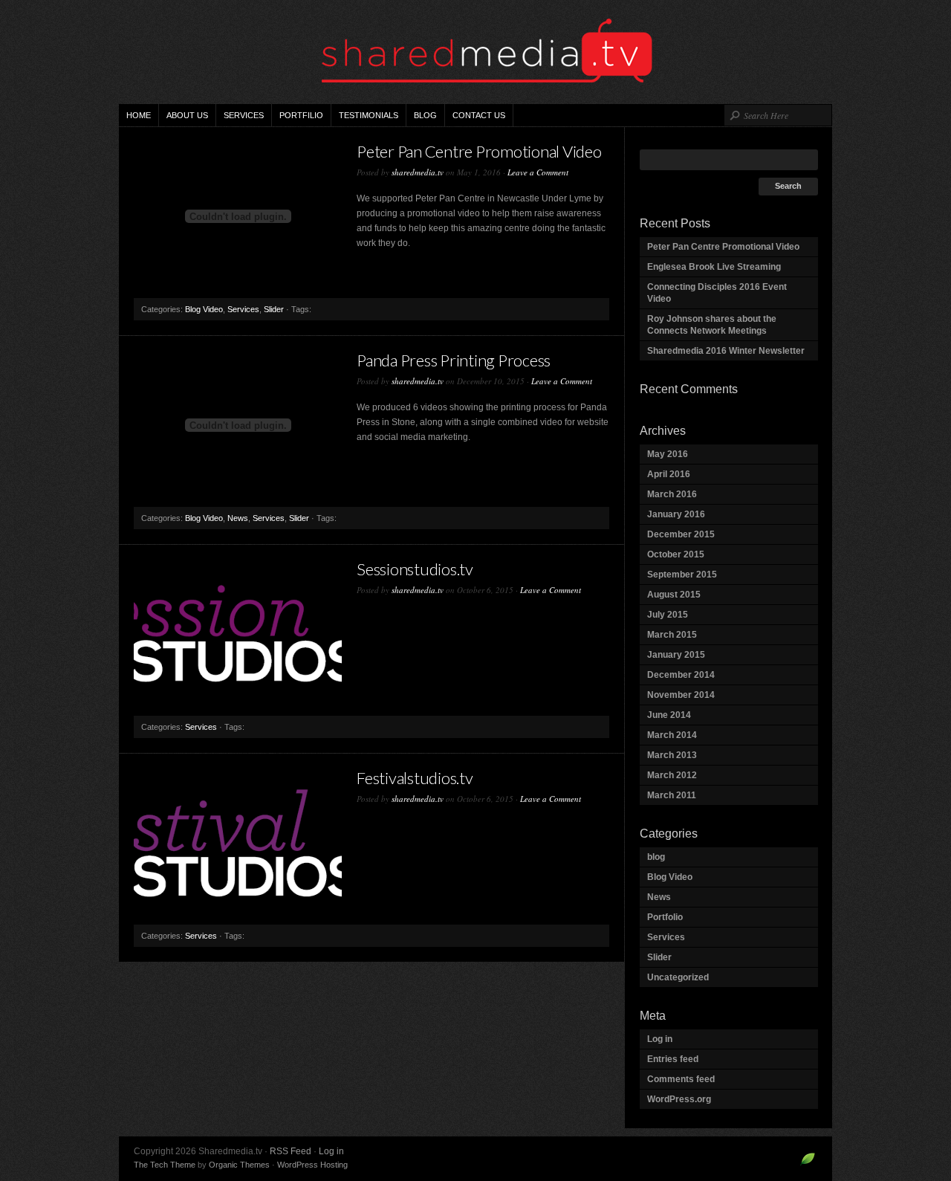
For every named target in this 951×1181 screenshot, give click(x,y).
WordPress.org (679, 1099)
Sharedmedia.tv (475, 52)
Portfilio (301, 115)
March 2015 (672, 635)
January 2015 (676, 655)
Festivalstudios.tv (415, 778)
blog (656, 857)
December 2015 (681, 534)
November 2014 (681, 695)
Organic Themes (239, 1164)
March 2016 (672, 494)
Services (244, 115)
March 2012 (672, 775)
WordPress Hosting (312, 1164)
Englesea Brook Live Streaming (714, 267)
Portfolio (665, 917)
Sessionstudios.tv (415, 569)
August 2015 (674, 594)
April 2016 (668, 474)
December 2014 (681, 675)
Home (138, 115)
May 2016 (667, 454)
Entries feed (672, 1059)
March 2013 (672, 755)
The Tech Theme (164, 1164)
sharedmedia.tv (418, 172)
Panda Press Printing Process (454, 360)
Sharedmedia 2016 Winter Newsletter (726, 351)
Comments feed (681, 1079)
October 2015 (675, 554)
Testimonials (368, 115)
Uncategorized (678, 977)
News (237, 518)
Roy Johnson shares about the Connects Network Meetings (711, 325)
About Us (187, 115)
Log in (659, 1039)
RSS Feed (290, 1151)
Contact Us (478, 115)
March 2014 (672, 735)
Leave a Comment (537, 172)
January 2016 (676, 514)
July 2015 (667, 614)
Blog (425, 115)
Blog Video (204, 309)
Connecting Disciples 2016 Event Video (717, 293)
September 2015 (682, 574)
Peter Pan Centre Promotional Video (479, 151)
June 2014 (669, 715)
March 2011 (671, 795)
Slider (274, 309)
